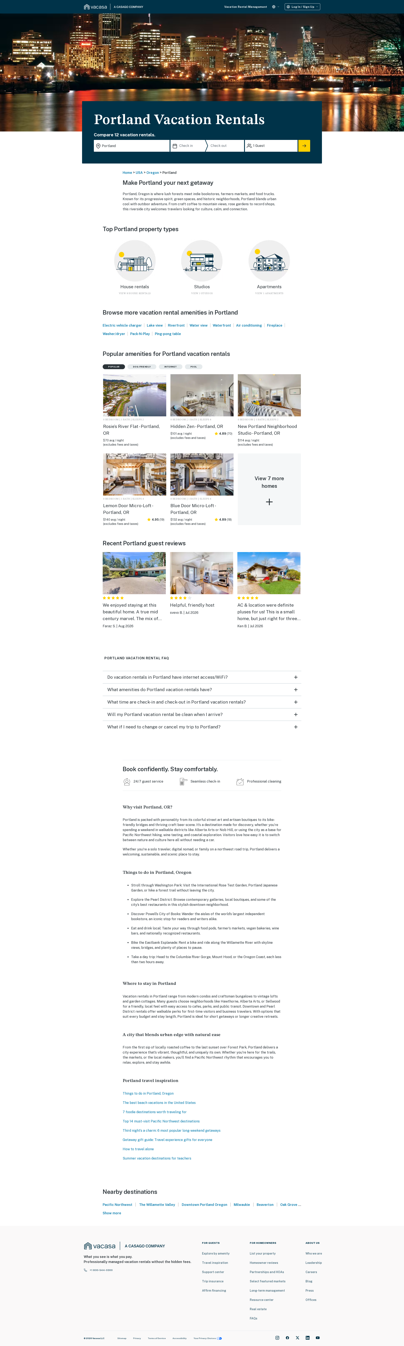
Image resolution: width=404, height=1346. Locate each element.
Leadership (314, 1262)
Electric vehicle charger (122, 325)
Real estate (258, 1309)
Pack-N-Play (140, 334)
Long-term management (267, 1290)
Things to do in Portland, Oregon (148, 1093)
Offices (311, 1300)
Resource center (262, 1300)
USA (139, 173)
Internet (170, 366)
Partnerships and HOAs (267, 1272)
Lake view (155, 325)
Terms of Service (157, 1338)
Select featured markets (268, 1281)
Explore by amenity (216, 1253)
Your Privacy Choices (205, 1338)
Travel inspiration (215, 1262)
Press (310, 1290)
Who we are (314, 1253)
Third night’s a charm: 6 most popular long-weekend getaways (172, 1131)
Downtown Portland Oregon (204, 1205)
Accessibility (180, 1338)
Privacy (137, 1338)
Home (127, 173)
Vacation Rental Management (245, 6)
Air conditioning (249, 325)
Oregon (152, 173)
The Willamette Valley (157, 1205)
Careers (311, 1272)
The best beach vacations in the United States (159, 1103)
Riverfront (176, 325)
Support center (213, 1272)
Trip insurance (212, 1281)
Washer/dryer (114, 334)
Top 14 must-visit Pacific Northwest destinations (161, 1121)
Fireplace (274, 325)
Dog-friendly (142, 366)
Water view (199, 325)
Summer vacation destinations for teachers (157, 1158)
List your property (263, 1253)
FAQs (253, 1318)
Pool (193, 366)
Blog (309, 1281)
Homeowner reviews (264, 1262)
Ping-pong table (168, 334)
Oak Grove (288, 1205)
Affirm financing (214, 1290)
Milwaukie (242, 1205)
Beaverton (265, 1205)
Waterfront (222, 325)
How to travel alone (138, 1149)
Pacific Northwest (117, 1205)
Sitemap (121, 1338)
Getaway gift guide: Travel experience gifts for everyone (167, 1140)
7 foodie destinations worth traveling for (155, 1112)
